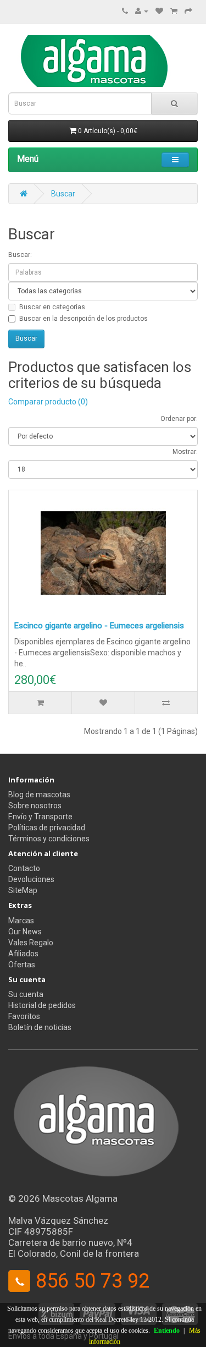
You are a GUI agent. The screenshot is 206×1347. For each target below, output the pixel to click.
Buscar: (20, 255)
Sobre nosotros (35, 805)
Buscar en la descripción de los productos (83, 318)
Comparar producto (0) (48, 401)
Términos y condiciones (49, 838)
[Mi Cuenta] (141, 11)
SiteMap (22, 890)
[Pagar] (188, 11)
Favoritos (24, 1016)
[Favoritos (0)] (159, 11)
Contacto (24, 868)
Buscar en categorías (52, 307)
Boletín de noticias (39, 1027)
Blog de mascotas (39, 794)
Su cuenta (25, 994)
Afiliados (23, 953)
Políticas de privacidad (46, 827)
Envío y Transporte (40, 816)
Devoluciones (31, 879)
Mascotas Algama (80, 1198)
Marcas (21, 920)
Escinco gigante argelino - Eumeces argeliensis (99, 626)
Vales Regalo (30, 942)
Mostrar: (185, 452)
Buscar (63, 193)
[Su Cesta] (173, 11)
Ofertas (21, 964)
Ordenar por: (179, 419)
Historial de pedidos (42, 1005)
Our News (25, 931)
